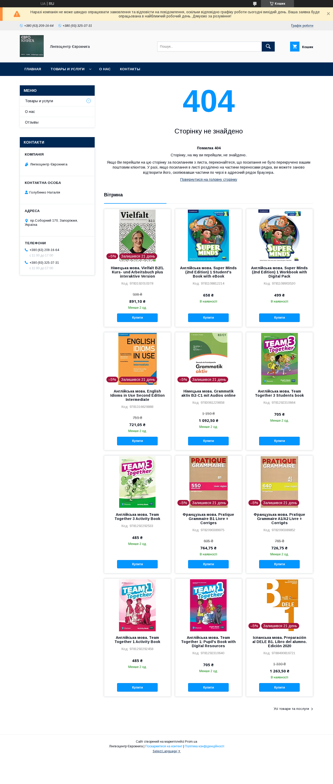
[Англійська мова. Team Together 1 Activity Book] (137, 605)
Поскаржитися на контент (163, 746)
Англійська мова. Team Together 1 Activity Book (137, 639)
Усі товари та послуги (291, 709)
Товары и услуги (67, 69)
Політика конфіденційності (204, 746)
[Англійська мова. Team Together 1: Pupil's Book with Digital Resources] (208, 605)
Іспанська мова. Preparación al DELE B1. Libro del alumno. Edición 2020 (279, 641)
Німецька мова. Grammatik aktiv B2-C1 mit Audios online (208, 393)
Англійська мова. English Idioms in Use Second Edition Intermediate (137, 395)
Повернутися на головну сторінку (208, 179)
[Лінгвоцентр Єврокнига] (32, 56)
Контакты (130, 69)
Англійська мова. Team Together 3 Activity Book (137, 516)
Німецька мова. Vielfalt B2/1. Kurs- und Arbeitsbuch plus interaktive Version (137, 272)
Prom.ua (191, 741)
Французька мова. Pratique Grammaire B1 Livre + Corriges (208, 518)
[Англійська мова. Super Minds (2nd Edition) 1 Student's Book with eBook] (208, 235)
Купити (137, 317)
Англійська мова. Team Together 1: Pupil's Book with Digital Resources (208, 641)
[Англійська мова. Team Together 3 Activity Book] (137, 482)
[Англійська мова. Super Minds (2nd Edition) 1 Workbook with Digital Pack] (279, 235)
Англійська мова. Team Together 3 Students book (279, 393)
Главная (32, 69)
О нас (105, 69)
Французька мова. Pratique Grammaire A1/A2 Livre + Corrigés (279, 518)
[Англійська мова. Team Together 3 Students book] (279, 358)
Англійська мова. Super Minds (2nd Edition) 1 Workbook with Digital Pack (279, 272)
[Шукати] (268, 47)
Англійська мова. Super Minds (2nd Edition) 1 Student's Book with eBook (208, 272)
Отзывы (32, 122)
